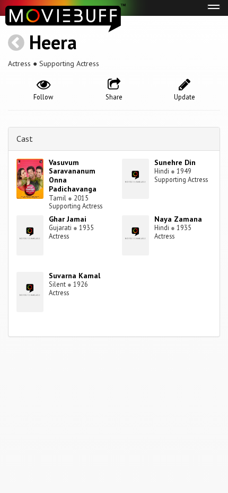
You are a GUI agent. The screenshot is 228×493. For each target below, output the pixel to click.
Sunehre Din (175, 162)
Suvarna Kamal (74, 275)
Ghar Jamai (67, 219)
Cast (24, 138)
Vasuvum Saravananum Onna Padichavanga (73, 176)
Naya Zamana (178, 219)
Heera (53, 42)
